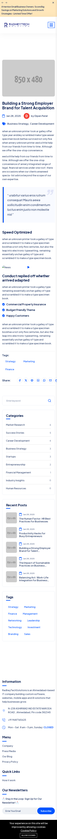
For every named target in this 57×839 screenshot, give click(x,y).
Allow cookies (28, 835)
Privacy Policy (10, 761)
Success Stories (28, 432)
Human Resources (28, 488)
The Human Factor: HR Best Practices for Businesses (35, 520)
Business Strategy (28, 448)
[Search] (49, 400)
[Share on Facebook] (19, 380)
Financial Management (28, 472)
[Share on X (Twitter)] (25, 380)
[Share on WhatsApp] (44, 380)
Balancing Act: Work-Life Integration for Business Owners (33, 579)
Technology (15, 627)
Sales (27, 634)
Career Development (42, 123)
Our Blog (7, 756)
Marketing (29, 361)
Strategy (10, 361)
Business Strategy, (18, 123)
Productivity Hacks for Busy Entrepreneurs (32, 535)
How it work (8, 780)
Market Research (28, 424)
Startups (28, 456)
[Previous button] (6, 2)
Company (7, 745)
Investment (34, 627)
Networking (14, 620)
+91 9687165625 (17, 719)
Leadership (33, 620)
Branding (13, 634)
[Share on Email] (50, 380)
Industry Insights (28, 480)
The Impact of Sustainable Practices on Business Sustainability (34, 564)
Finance (9, 369)
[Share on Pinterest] (32, 380)
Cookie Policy (28, 830)
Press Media (9, 751)
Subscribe (46, 811)
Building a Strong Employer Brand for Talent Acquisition (35, 549)
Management (30, 613)
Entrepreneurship (28, 464)
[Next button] (2, 2)
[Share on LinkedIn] (38, 380)
